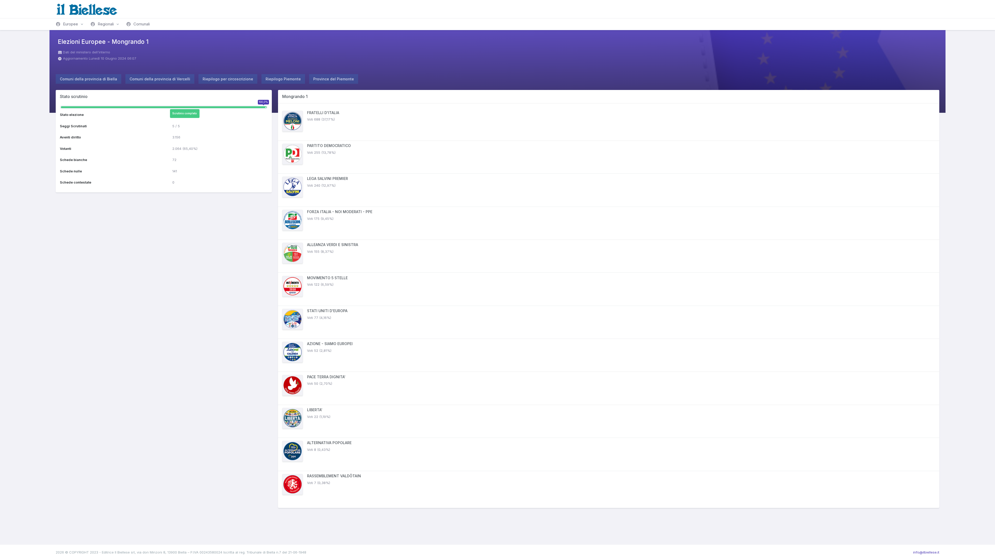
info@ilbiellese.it (926, 552)
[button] (70, 24)
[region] (608, 306)
